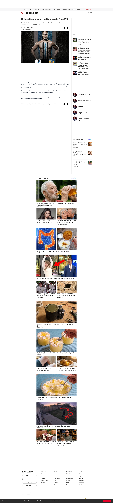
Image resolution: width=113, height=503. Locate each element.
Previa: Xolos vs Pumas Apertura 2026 (84, 58)
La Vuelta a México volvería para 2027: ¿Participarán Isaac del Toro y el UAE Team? (84, 66)
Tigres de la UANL (52, 104)
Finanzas (43, 478)
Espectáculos (44, 484)
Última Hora (89, 12)
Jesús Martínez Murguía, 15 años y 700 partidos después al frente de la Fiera (85, 42)
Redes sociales (69, 478)
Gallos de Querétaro (43, 104)
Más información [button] (61, 500)
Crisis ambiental (57, 476)
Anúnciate (87, 9)
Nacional (43, 473)
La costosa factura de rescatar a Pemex (84, 95)
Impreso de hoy (88, 13)
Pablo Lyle (78, 9)
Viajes (80, 471)
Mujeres (55, 486)
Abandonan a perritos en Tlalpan (60, 9)
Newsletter (29, 479)
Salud (67, 484)
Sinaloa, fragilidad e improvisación (83, 119)
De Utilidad (81, 473)
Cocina (67, 482)
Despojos (80, 106)
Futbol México (34, 104)
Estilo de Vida (69, 486)
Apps (80, 476)
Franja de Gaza (57, 478)
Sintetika (43, 486)
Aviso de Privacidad (26, 494)
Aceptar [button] (107, 500)
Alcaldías (68, 480)
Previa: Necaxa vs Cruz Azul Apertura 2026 (84, 73)
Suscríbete (29, 485)
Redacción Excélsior (28, 27)
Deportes (43, 482)
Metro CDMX (56, 480)
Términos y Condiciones (26, 492)
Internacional (44, 476)
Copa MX (28, 104)
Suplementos (69, 471)
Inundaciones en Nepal (47, 9)
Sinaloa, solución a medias (83, 113)
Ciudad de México (45, 480)
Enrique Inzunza (71, 9)
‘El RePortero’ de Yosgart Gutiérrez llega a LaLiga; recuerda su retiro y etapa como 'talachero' (85, 51)
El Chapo (56, 482)
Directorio (24, 490)
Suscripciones (82, 486)
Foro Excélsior (57, 473)
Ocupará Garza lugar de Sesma (84, 101)
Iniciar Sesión (29, 475)
